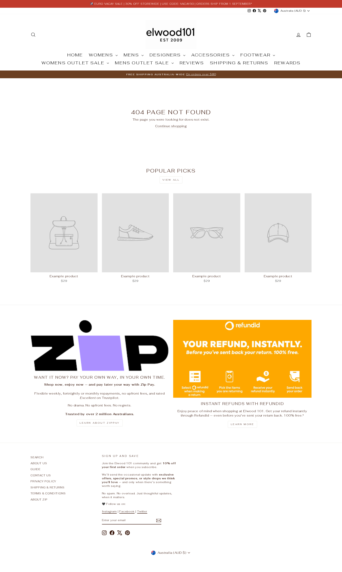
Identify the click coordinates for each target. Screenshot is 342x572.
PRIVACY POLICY (43, 481)
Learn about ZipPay (100, 422)
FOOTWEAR (256, 55)
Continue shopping (171, 126)
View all (171, 179)
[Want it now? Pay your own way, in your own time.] (99, 345)
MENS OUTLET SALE (142, 63)
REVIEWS (192, 63)
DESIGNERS (165, 55)
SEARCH (37, 457)
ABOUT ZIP (39, 499)
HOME (75, 55)
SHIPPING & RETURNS (239, 63)
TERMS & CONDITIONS (48, 493)
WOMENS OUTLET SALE (74, 63)
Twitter (142, 511)
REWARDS (287, 63)
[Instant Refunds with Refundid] (242, 359)
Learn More (242, 424)
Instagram (109, 511)
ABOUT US (38, 463)
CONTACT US (40, 475)
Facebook (126, 511)
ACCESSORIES (211, 55)
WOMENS (102, 55)
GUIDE (35, 469)
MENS (132, 55)
